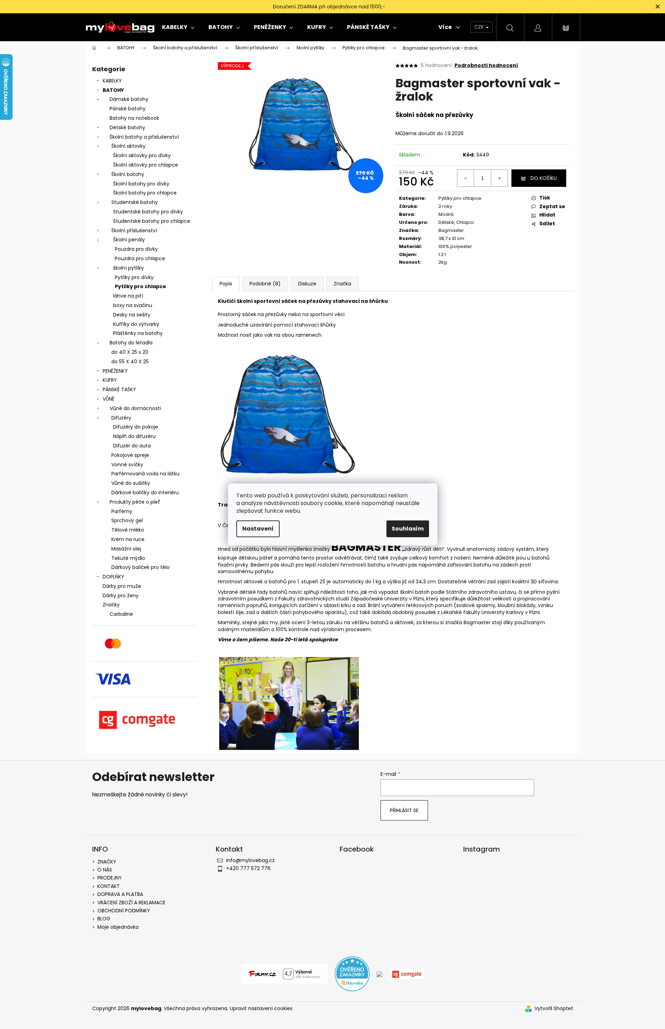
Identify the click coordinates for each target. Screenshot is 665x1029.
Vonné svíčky (127, 464)
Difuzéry (121, 417)
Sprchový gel (127, 520)
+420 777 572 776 (248, 868)
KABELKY (112, 80)
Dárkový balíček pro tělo (140, 567)
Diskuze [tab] (307, 283)
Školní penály (129, 239)
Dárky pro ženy (121, 595)
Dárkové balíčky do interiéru (145, 492)
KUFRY (110, 380)
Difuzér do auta (132, 445)
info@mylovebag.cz (250, 860)
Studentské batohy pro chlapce (151, 221)
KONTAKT (108, 886)
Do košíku (544, 178)
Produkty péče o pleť (135, 501)
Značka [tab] (342, 283)
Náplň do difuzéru (134, 436)
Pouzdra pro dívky (136, 249)
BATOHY (113, 90)
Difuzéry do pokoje (135, 426)
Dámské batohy (129, 99)
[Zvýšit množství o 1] (499, 178)
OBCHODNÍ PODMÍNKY (123, 910)
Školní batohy (127, 174)
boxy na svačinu (132, 305)
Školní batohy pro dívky (141, 183)
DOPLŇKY (113, 576)
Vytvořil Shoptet (553, 1008)
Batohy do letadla (131, 342)
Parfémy (121, 511)
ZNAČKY (106, 861)
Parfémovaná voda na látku (145, 473)
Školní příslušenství (134, 230)
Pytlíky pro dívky (134, 277)
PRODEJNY (109, 877)
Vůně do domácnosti (135, 408)
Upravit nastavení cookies (261, 1008)
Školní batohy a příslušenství (144, 136)
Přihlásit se (404, 810)
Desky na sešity (131, 314)
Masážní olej (126, 548)
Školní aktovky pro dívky (142, 155)
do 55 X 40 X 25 (130, 361)
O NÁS (104, 869)
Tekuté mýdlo (128, 558)
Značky (111, 604)
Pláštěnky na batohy (138, 333)
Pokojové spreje (130, 455)
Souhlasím (408, 529)
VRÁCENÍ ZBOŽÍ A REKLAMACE (131, 902)
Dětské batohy (127, 127)
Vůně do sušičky (130, 483)
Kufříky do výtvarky (136, 324)
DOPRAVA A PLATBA (120, 894)
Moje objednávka (118, 927)
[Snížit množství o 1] (465, 178)
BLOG (103, 918)
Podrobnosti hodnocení (486, 65)
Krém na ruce (128, 539)
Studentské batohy (134, 202)
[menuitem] (178, 27)
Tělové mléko (127, 529)
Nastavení (258, 529)
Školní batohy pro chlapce (145, 192)
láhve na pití (128, 295)
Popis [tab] (226, 283)
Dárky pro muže (122, 586)
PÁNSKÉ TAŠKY (119, 389)
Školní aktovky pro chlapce (145, 164)
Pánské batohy (128, 108)
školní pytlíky (128, 267)
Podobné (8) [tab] (265, 283)
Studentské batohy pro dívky (148, 211)
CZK (479, 26)
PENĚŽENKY (115, 370)
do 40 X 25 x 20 (129, 352)
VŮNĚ (108, 398)
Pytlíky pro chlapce (140, 286)
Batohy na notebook (134, 118)
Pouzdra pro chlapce (140, 258)
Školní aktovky (128, 146)
